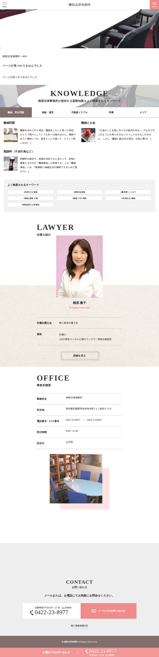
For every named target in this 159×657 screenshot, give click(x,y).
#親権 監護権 (79, 192)
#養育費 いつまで (128, 192)
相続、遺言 (48, 112)
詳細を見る (79, 355)
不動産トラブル (79, 112)
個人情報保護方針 (79, 625)
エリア (143, 112)
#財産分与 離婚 (30, 192)
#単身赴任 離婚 (128, 198)
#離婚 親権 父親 (31, 198)
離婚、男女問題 (16, 112)
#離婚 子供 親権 (79, 198)
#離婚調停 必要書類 (30, 204)
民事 (111, 112)
